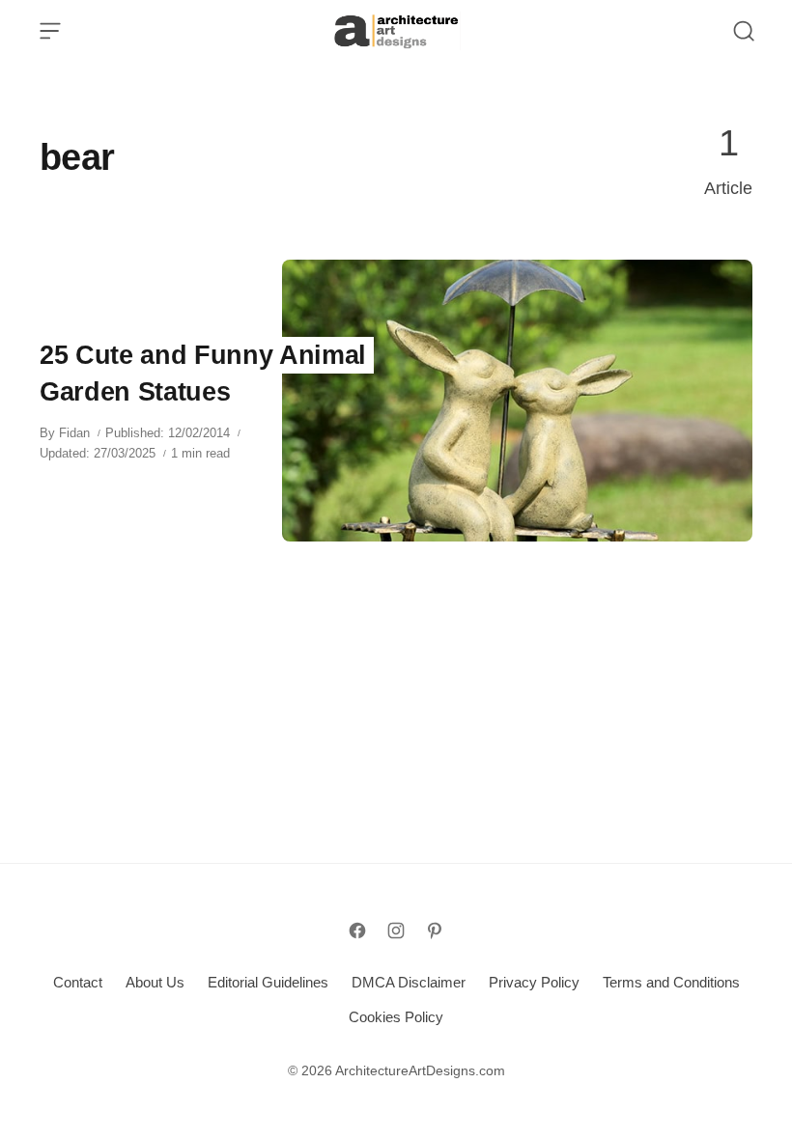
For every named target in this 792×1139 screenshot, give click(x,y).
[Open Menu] (50, 31)
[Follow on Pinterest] (434, 930)
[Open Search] (743, 31)
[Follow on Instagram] (396, 930)
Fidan (74, 433)
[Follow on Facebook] (357, 930)
